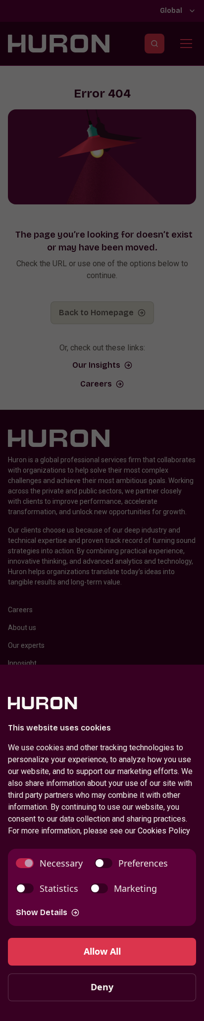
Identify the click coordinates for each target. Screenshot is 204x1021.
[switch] (49, 863)
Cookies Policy (164, 830)
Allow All (102, 951)
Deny (102, 987)
